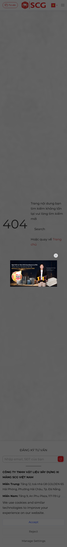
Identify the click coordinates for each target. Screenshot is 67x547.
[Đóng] (56, 256)
